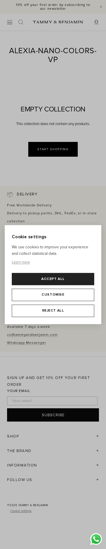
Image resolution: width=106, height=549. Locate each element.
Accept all (53, 279)
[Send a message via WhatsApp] (96, 539)
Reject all (53, 310)
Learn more (21, 262)
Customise (53, 295)
